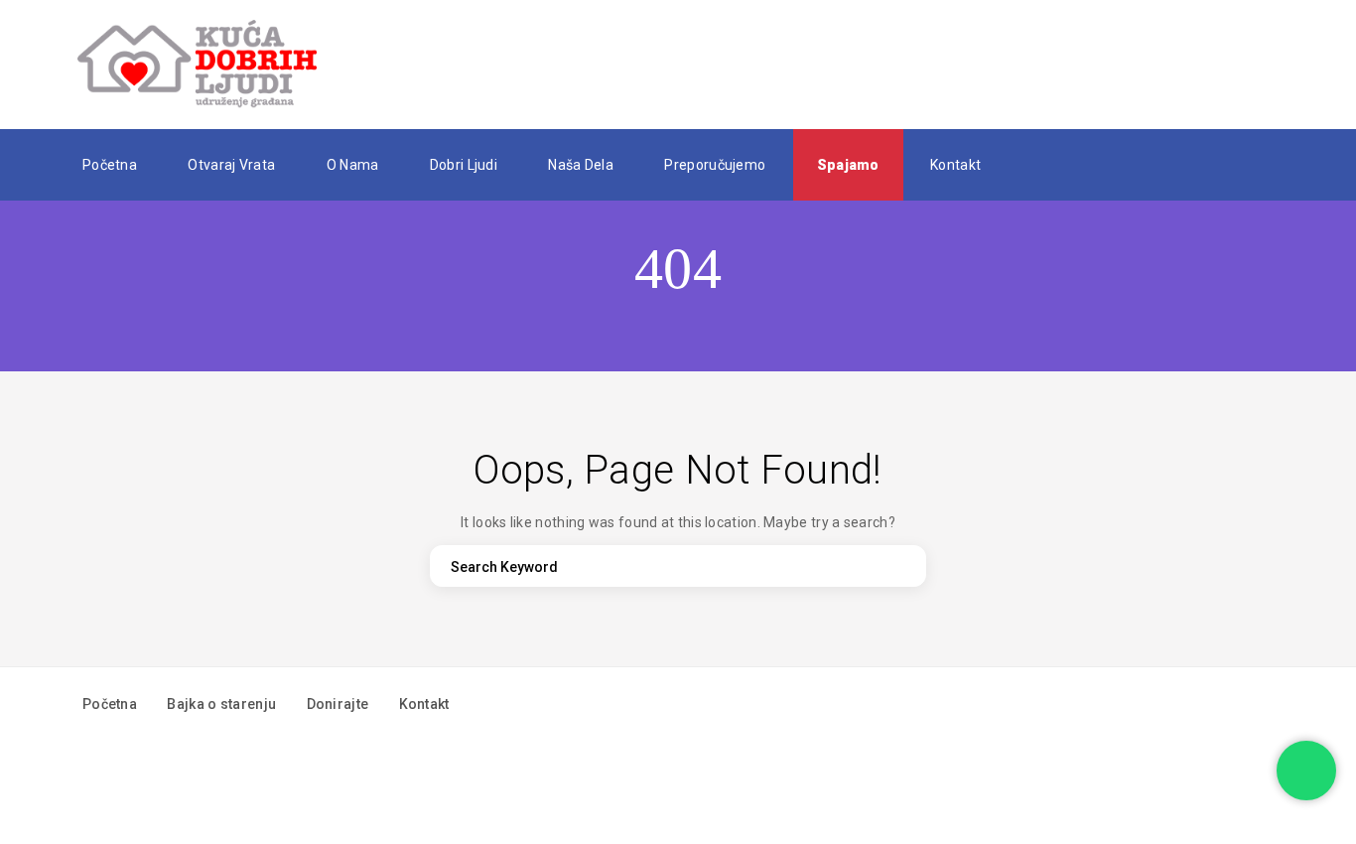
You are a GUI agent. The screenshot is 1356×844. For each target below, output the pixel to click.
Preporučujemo (714, 165)
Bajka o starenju (221, 704)
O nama (353, 165)
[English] (1045, 164)
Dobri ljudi (463, 165)
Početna (109, 165)
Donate (1219, 64)
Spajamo (848, 165)
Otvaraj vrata (231, 165)
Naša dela (580, 165)
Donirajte (338, 704)
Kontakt (955, 165)
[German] (1075, 164)
